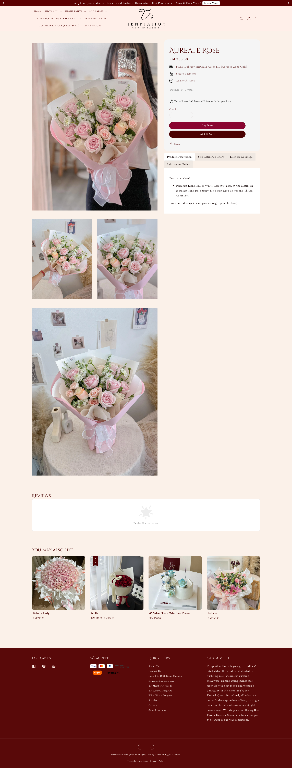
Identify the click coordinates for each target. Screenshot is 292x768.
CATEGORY (42, 18)
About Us (154, 666)
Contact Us (155, 671)
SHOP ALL (51, 11)
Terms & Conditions (137, 761)
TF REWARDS (92, 25)
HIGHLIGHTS (73, 11)
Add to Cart (207, 133)
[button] (241, 18)
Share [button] (177, 143)
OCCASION (96, 11)
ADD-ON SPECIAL (91, 18)
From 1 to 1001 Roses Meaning (165, 676)
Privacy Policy (157, 761)
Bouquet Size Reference (161, 680)
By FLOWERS (64, 18)
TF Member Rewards (160, 685)
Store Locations (157, 710)
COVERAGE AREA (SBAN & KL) (59, 25)
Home (37, 11)
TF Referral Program (160, 690)
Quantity (173, 109)
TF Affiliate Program (160, 695)
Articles (153, 700)
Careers (153, 705)
